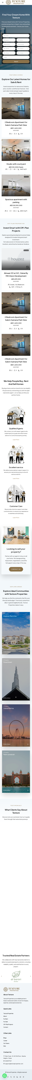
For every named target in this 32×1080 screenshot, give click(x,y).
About (5, 1016)
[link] (16, 108)
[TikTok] (24, 1077)
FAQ (4, 1046)
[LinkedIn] (17, 1077)
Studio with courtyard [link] (16, 164)
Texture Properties (8, 1013)
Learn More (16, 439)
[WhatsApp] (21, 1077)
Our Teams (6, 1043)
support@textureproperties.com (14, 1063)
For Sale (5, 1021)
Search (16, 61)
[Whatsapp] (4, 1075)
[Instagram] (14, 1077)
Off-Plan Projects (8, 1024)
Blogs (4, 1038)
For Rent (5, 1019)
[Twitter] (11, 1077)
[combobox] (16, 35)
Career (5, 1040)
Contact (5, 1027)
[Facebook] (8, 1077)
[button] (1, 976)
